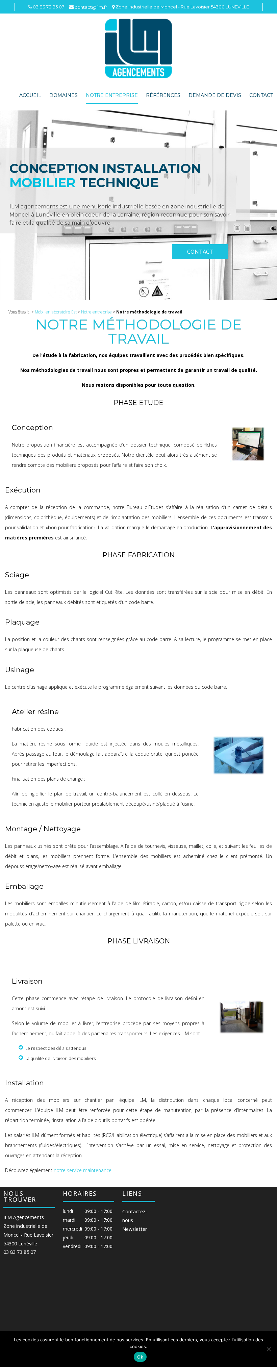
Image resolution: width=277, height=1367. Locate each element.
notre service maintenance (82, 1170)
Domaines (63, 95)
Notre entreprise (112, 95)
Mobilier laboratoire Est (56, 312)
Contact (261, 95)
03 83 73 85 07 (19, 1252)
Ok (140, 1357)
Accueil (30, 95)
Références (163, 95)
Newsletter (134, 1229)
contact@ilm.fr (91, 6)
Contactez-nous (134, 1215)
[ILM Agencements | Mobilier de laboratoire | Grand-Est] (138, 48)
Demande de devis (214, 95)
